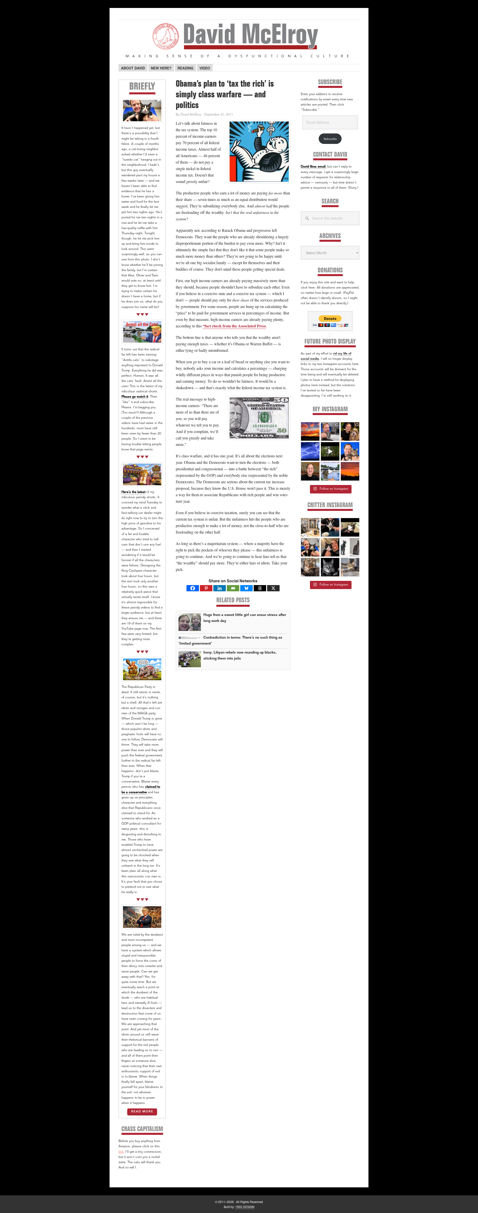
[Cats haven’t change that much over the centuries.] (350, 547)
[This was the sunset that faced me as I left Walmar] (350, 471)
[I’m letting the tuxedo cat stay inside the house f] (330, 527)
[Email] (233, 588)
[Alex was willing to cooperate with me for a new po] (350, 451)
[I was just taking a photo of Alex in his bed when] (310, 567)
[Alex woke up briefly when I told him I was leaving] (350, 567)
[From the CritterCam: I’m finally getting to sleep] (330, 567)
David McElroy (239, 39)
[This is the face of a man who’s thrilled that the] (310, 471)
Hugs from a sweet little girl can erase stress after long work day (244, 618)
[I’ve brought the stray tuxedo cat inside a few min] (350, 527)
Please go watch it (134, 397)
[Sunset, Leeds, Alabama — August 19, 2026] (310, 431)
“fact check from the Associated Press (234, 326)
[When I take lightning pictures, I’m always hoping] (310, 451)
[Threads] (260, 588)
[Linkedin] (219, 588)
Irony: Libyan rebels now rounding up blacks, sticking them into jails (240, 656)
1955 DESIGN (244, 1207)
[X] (273, 588)
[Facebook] (192, 588)
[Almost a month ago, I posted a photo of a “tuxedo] (330, 547)
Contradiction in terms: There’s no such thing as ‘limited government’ (230, 641)
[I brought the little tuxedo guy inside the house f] (310, 547)
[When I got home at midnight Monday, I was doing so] (330, 431)
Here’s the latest (133, 492)
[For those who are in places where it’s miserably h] (330, 451)
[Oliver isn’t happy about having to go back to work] (310, 527)
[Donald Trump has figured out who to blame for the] (330, 471)
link (121, 1152)
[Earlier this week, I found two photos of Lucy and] (350, 431)
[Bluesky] (246, 588)
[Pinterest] (206, 588)
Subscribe (330, 138)
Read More (142, 1111)
